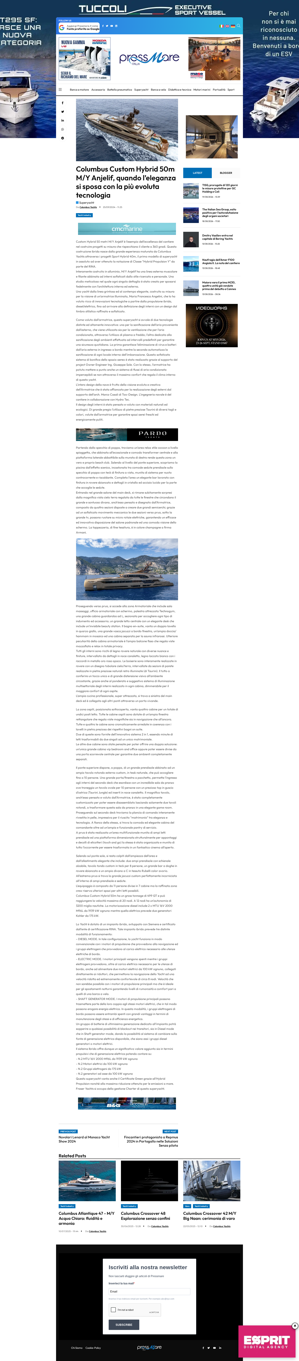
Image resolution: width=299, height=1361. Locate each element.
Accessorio (98, 89)
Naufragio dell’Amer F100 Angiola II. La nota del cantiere (221, 261)
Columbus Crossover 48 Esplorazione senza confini (145, 1216)
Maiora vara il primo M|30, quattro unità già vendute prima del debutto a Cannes (219, 285)
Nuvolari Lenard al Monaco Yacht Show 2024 (84, 1139)
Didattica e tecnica (179, 89)
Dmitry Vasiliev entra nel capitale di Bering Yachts (217, 237)
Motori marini (201, 89)
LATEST (197, 172)
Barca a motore (79, 89)
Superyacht (141, 89)
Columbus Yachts (88, 207)
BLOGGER (226, 172)
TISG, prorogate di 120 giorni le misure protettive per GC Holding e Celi (220, 188)
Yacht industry (84, 215)
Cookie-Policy (93, 1347)
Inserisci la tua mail (121, 1283)
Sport (231, 89)
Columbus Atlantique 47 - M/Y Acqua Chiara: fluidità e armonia (87, 1218)
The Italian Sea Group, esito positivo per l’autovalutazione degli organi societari (220, 212)
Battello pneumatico (119, 89)
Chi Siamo (76, 1347)
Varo (187, 1206)
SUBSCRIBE (124, 1324)
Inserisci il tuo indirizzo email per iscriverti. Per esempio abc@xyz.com (141, 1299)
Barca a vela (158, 89)
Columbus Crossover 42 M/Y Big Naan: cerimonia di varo (209, 1216)
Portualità (219, 89)
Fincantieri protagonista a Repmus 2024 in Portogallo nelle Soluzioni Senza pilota (151, 1141)
